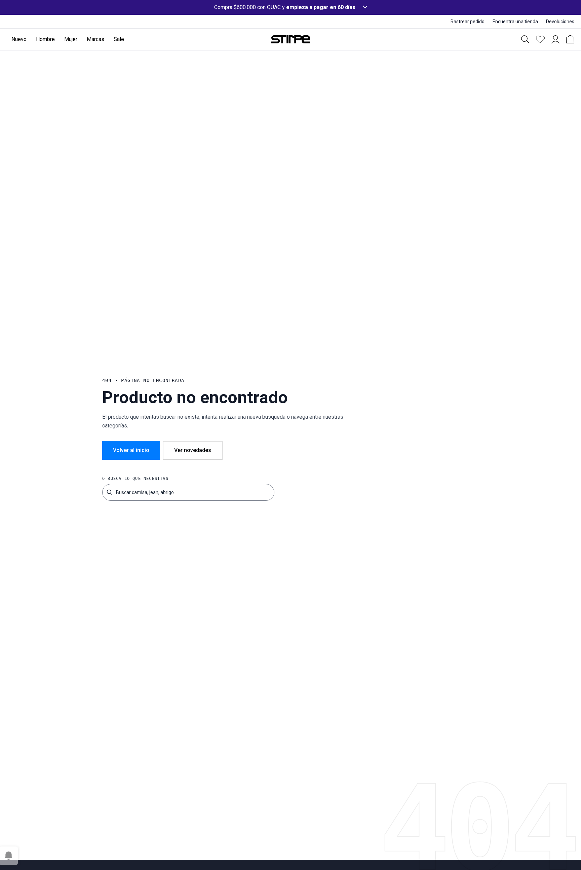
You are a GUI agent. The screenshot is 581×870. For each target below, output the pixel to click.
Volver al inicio (131, 450)
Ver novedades (192, 450)
